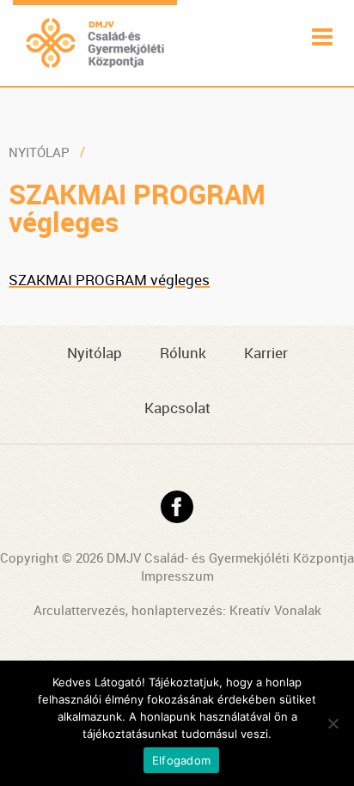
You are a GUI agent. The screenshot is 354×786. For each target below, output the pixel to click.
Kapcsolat (177, 407)
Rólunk (183, 353)
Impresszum (177, 575)
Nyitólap (39, 152)
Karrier (266, 353)
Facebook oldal (177, 506)
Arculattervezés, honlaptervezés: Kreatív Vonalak (177, 609)
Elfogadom (181, 760)
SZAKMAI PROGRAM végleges (109, 279)
